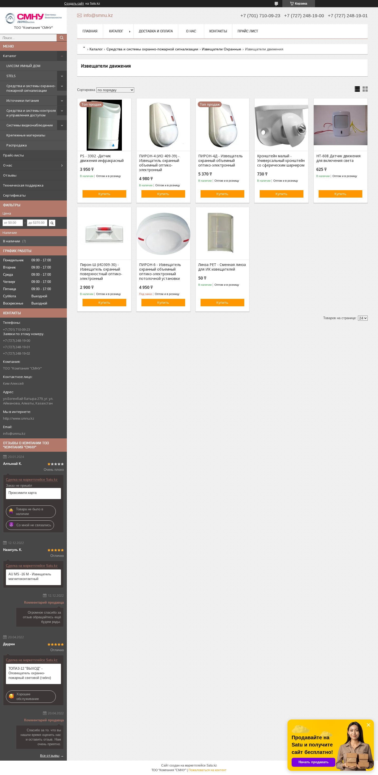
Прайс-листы (13, 155)
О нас (7, 165)
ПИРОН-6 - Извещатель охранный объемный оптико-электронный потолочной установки (160, 271)
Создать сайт (74, 3)
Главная (90, 31)
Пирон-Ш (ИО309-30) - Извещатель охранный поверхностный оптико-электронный (101, 271)
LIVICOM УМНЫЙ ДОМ (23, 65)
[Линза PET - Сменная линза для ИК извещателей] (222, 234)
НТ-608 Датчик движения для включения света (338, 158)
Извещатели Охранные (221, 49)
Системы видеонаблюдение (29, 125)
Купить (104, 193)
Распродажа (16, 145)
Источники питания (22, 100)
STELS (11, 75)
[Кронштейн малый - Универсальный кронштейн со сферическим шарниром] (281, 125)
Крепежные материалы (25, 135)
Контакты (218, 31)
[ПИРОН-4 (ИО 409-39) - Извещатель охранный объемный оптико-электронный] (163, 125)
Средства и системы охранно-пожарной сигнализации (31, 88)
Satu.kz (211, 765)
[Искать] (62, 38)
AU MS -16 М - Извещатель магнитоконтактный (29, 576)
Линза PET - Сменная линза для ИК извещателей (222, 267)
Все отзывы (49, 755)
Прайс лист (248, 31)
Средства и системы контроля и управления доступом (31, 112)
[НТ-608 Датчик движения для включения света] (340, 125)
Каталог (9, 55)
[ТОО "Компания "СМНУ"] (33, 18)
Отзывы (9, 175)
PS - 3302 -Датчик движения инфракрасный (102, 158)
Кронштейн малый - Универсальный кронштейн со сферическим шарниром (281, 161)
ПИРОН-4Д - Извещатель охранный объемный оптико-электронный (220, 161)
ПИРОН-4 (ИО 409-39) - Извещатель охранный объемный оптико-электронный (159, 163)
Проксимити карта (22, 493)
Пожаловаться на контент (207, 770)
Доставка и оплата (156, 31)
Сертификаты (14, 195)
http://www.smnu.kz (18, 418)
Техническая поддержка (23, 185)
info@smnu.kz (14, 433)
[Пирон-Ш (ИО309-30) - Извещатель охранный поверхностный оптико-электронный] (104, 234)
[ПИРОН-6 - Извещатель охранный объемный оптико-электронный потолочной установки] (163, 234)
